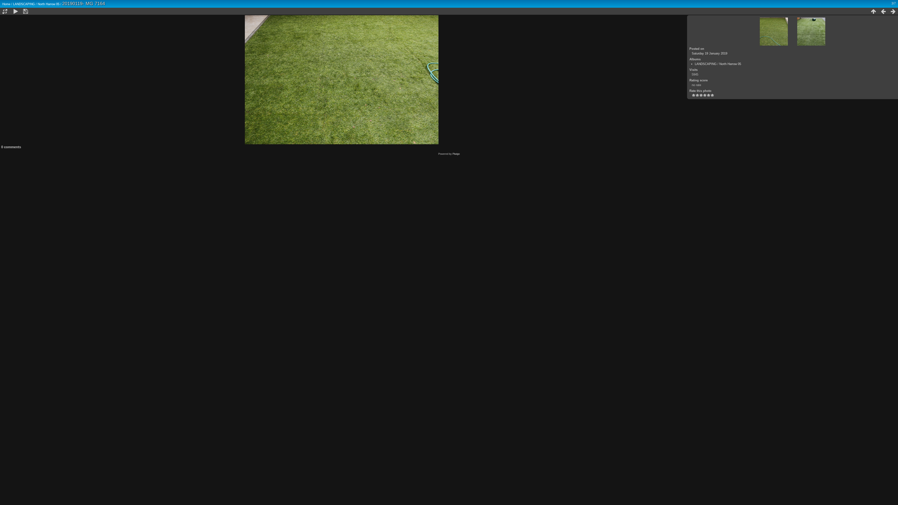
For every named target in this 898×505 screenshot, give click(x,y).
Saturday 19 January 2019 (709, 53)
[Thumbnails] (873, 11)
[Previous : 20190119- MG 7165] (883, 11)
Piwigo (456, 153)
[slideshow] (16, 11)
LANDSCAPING (24, 4)
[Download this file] (25, 11)
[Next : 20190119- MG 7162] (893, 11)
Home (6, 4)
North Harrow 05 (48, 4)
